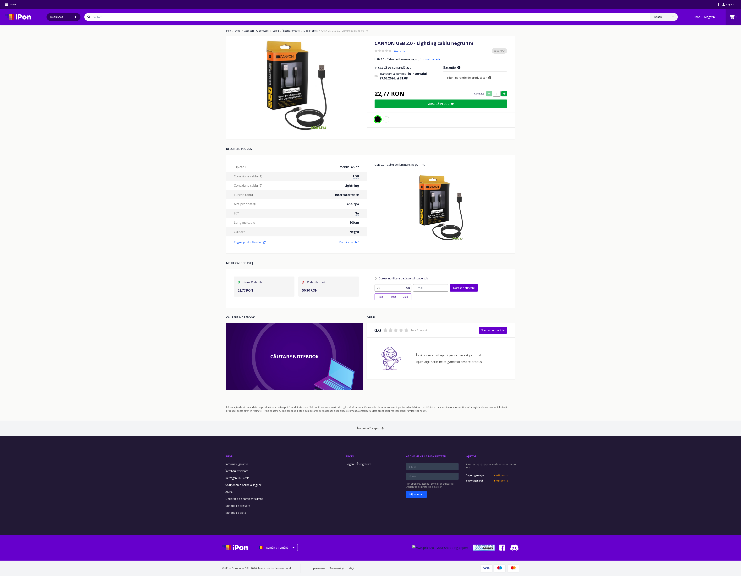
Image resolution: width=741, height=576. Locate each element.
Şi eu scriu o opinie (493, 330)
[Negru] (378, 119)
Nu (357, 213)
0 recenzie (399, 51)
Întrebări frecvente (236, 471)
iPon (228, 30)
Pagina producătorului (247, 242)
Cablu (275, 30)
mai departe (433, 59)
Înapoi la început (368, 428)
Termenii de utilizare (440, 483)
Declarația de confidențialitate (244, 499)
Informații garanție (237, 464)
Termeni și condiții (341, 568)
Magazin (709, 17)
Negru (354, 232)
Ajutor (471, 456)
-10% (393, 297)
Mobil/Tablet (310, 30)
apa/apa (353, 204)
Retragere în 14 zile (237, 478)
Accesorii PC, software (256, 30)
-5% (380, 297)
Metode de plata (235, 512)
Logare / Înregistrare (358, 464)
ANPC (229, 492)
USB (356, 176)
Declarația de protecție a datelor (424, 486)
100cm (354, 222)
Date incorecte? (349, 242)
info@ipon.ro (501, 475)
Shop (697, 17)
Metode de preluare (237, 506)
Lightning (352, 185)
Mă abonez (416, 494)
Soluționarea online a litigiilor (243, 485)
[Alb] (386, 119)
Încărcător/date (291, 30)
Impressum (317, 568)
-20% (405, 297)
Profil (350, 456)
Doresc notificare (464, 288)
